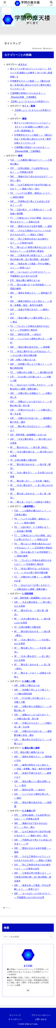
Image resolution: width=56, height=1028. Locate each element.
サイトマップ (15, 1015)
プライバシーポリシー (40, 1015)
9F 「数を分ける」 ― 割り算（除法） (29, 447)
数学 (20, 155)
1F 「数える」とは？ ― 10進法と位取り (30, 502)
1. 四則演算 (27, 593)
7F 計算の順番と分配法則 (23, 460)
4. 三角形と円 (28, 811)
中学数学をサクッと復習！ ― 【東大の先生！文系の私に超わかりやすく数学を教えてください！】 (30, 85)
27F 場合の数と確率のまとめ (25, 280)
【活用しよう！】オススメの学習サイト (29, 101)
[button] (51, 936)
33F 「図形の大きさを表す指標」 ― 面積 (31, 226)
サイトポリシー (15, 1019)
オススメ (22, 64)
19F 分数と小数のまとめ (23, 360)
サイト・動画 (28, 106)
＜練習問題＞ (28, 506)
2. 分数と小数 (28, 681)
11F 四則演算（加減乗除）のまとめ (28, 435)
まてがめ (28, 965)
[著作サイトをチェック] (28, 990)
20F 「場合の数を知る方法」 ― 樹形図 (30, 347)
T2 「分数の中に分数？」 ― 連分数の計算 (31, 372)
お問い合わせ (41, 1019)
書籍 (24, 118)
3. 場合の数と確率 (31, 748)
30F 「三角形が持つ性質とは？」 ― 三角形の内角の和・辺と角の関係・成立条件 (32, 877)
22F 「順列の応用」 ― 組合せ (25, 334)
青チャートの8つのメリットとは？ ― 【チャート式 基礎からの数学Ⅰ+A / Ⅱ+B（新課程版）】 (31, 73)
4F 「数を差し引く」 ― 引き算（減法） (30, 481)
